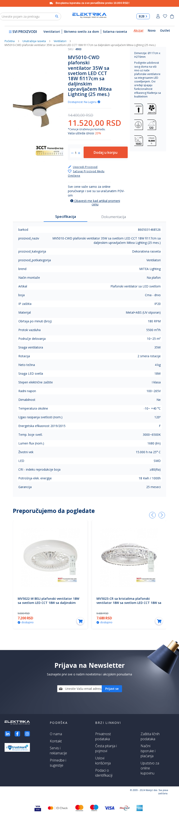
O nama (56, 733)
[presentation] (152, 515)
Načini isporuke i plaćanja (148, 750)
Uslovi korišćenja (103, 760)
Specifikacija (65, 216)
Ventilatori (51, 31)
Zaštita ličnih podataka (150, 736)
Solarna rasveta (115, 31)
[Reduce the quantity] (72, 153)
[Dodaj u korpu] (80, 621)
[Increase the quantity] (79, 153)
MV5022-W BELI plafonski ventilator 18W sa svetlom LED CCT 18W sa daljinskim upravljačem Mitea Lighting (48, 602)
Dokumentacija (113, 216)
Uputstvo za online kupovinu (150, 768)
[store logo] (89, 15)
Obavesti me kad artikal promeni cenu (96, 202)
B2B (142, 16)
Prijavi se (158, 16)
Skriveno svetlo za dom (81, 31)
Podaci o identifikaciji (103, 773)
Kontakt (56, 741)
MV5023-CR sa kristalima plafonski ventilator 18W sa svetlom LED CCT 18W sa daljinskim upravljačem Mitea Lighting (128, 602)
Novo (152, 30)
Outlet (165, 30)
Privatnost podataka (103, 736)
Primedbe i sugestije (58, 763)
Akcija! (138, 30)
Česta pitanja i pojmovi (106, 748)
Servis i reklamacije (58, 750)
